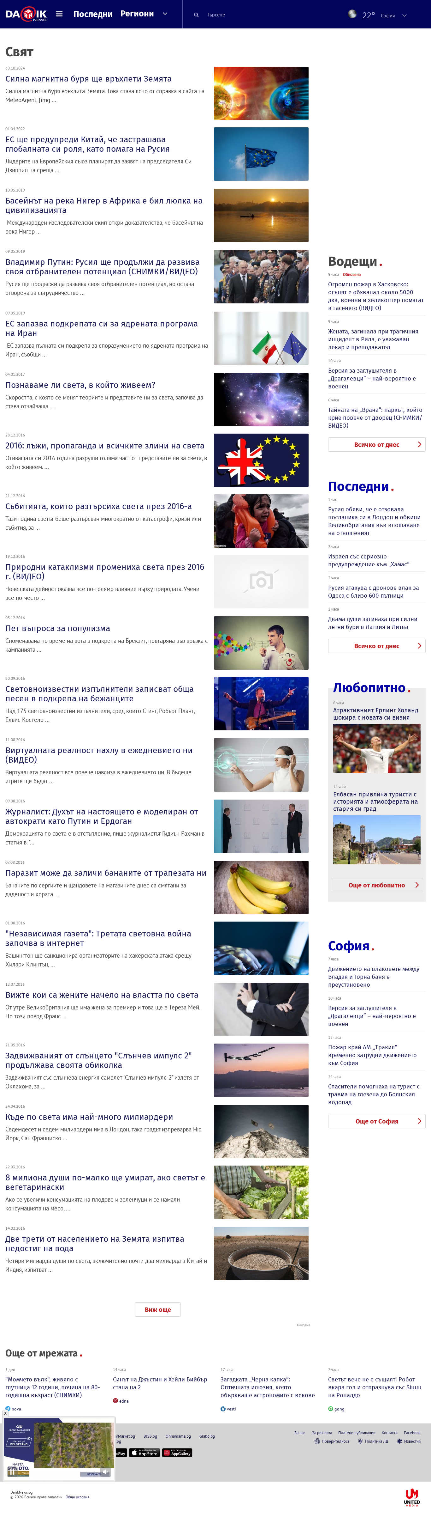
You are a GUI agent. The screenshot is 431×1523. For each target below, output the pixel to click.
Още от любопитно (377, 885)
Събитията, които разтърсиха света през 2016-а (98, 506)
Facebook (412, 1432)
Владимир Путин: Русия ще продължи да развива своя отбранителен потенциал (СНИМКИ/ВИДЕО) (102, 266)
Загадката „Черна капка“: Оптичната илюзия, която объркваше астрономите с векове (268, 1387)
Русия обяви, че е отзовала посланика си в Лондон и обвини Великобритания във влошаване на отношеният (374, 521)
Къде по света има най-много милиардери (89, 1117)
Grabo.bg (207, 1436)
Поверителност (335, 1441)
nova (16, 1409)
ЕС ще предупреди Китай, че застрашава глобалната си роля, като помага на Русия (87, 144)
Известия (412, 1441)
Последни (93, 14)
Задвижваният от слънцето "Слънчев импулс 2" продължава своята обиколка (98, 1060)
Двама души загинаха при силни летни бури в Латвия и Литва (372, 623)
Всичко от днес (376, 444)
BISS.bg (150, 1436)
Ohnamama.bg (178, 1436)
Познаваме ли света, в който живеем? (80, 385)
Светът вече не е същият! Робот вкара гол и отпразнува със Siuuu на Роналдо (375, 1387)
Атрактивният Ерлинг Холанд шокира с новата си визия (375, 713)
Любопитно (369, 687)
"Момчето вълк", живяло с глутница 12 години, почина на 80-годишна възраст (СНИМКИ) (52, 1387)
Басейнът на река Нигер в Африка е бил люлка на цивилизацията (104, 205)
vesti (231, 1409)
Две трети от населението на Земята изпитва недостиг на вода (94, 1243)
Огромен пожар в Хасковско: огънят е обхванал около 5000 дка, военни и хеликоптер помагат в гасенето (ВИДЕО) (376, 296)
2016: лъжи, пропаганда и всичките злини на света (104, 445)
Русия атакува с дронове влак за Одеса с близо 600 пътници (373, 591)
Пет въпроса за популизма (57, 628)
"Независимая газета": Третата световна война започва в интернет (98, 938)
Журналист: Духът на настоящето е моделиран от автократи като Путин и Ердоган (101, 816)
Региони (137, 14)
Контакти (390, 1432)
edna (124, 1401)
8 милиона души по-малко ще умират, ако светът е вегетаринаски (105, 1182)
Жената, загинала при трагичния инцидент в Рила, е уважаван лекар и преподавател (373, 339)
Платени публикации (356, 1432)
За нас (299, 1432)
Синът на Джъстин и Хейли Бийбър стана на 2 (160, 1383)
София (348, 946)
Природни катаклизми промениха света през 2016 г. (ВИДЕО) (104, 571)
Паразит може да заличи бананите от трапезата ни (106, 873)
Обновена (352, 274)
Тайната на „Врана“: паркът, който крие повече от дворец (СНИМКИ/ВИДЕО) (375, 417)
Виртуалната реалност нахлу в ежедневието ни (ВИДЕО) (99, 755)
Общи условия (77, 1497)
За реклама (322, 1432)
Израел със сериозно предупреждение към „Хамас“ (369, 560)
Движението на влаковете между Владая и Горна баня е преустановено (373, 976)
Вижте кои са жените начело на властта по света (101, 995)
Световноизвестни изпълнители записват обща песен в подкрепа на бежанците (99, 693)
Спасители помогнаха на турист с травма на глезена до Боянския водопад (374, 1094)
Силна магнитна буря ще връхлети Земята (88, 78)
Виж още (158, 1309)
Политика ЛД (376, 1441)
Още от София (377, 1121)
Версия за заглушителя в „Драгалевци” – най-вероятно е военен (372, 378)
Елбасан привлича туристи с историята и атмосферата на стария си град (375, 801)
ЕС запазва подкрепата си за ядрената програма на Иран (101, 328)
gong (339, 1409)
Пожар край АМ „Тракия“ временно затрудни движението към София (372, 1055)
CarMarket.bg (124, 1436)
